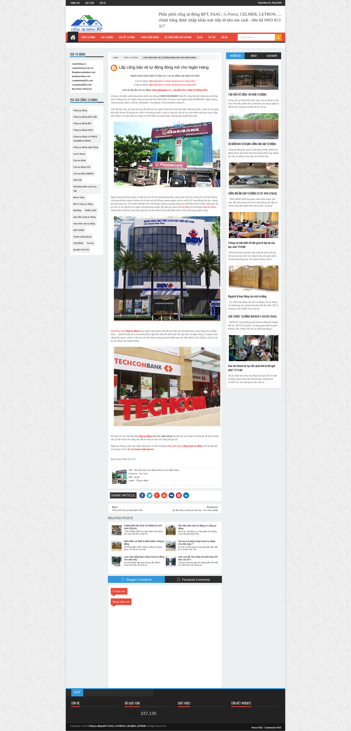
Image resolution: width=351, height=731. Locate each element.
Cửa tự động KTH (81, 167)
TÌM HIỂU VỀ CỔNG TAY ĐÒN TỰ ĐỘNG (247, 94)
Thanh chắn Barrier (82, 237)
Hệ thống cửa (118, 331)
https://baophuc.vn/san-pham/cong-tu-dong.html (172, 85)
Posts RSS (257, 727)
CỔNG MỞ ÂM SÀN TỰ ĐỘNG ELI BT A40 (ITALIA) (252, 193)
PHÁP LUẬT (91, 210)
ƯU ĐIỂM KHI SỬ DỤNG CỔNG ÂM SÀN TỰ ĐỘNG (252, 144)
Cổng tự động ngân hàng (85, 147)
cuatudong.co (79, 64)
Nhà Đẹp (77, 210)
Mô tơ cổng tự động (83, 204)
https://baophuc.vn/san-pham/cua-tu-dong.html (172, 81)
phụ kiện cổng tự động (84, 217)
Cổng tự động (130, 58)
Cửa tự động (79, 160)
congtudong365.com (82, 80)
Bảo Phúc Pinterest (82, 89)
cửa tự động (184, 207)
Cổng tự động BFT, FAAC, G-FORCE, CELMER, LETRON (117, 726)
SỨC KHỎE (78, 230)
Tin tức (90, 243)
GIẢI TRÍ (77, 180)
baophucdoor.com (81, 76)
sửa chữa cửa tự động (84, 223)
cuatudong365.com (82, 85)
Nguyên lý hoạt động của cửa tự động (247, 296)
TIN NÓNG (78, 243)
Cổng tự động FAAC (83, 130)
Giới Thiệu (89, 2)
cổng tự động (209, 207)
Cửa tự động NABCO (83, 173)
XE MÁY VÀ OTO (81, 250)
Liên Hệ (102, 2)
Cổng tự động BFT (82, 123)
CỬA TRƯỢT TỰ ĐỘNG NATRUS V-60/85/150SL (252, 316)
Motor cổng (78, 197)
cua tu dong (79, 154)
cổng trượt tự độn (191, 446)
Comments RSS (273, 727)
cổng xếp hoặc (174, 446)
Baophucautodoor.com (83, 72)
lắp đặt (140, 449)
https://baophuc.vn (161, 90)
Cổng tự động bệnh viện (85, 117)
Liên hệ (224, 37)
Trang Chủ (75, 2)
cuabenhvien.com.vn (82, 68)
